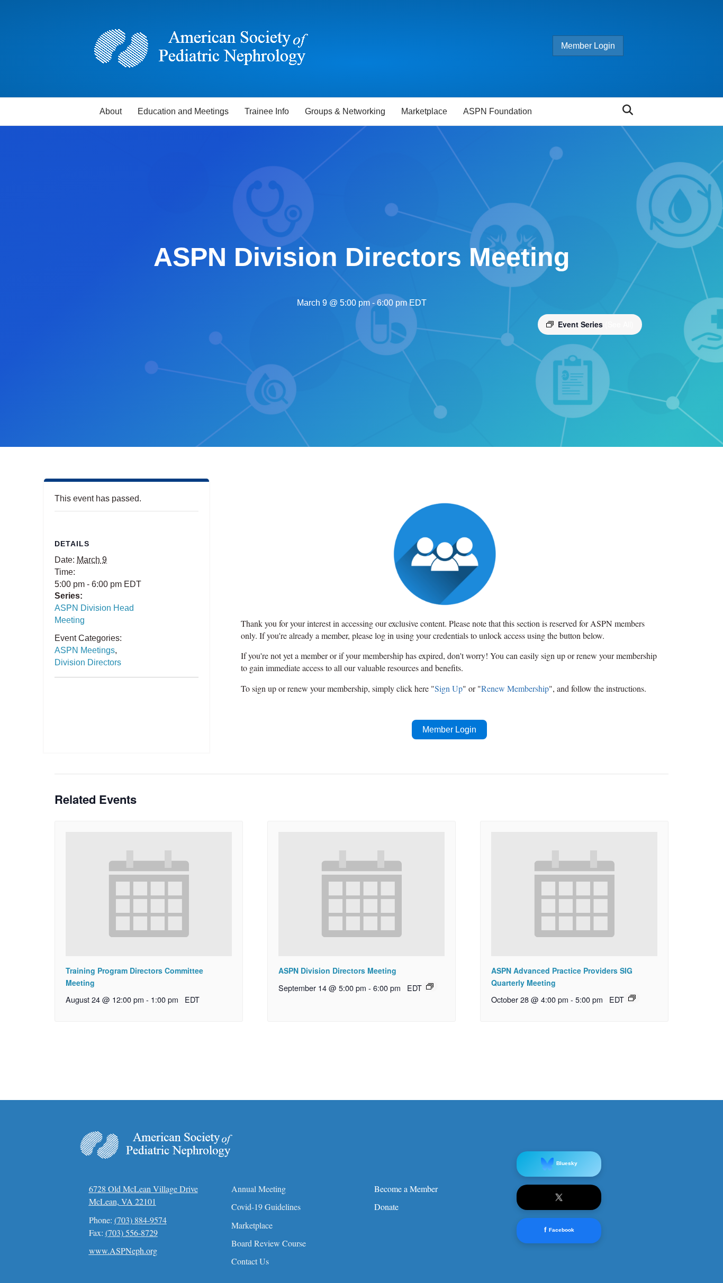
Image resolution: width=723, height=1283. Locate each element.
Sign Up (449, 688)
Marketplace (424, 111)
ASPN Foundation (497, 111)
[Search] (624, 110)
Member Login (588, 45)
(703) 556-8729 (131, 1232)
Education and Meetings (183, 111)
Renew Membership (515, 688)
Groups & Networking (345, 111)
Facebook (559, 1230)
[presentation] (149, 894)
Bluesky (566, 1163)
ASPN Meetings (85, 650)
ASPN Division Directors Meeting (337, 970)
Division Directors (88, 662)
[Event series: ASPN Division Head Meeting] (429, 986)
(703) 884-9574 (140, 1219)
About (111, 111)
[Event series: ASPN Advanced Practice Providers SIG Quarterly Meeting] (632, 998)
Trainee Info (267, 111)
